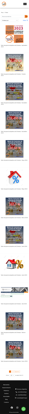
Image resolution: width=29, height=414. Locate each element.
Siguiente (17, 371)
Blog (2, 12)
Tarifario (6, 393)
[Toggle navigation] (25, 4)
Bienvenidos (6, 384)
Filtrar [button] (24, 20)
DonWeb (17, 412)
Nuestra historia (6, 387)
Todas (6, 12)
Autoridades (6, 396)
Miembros (6, 390)
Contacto (6, 402)
